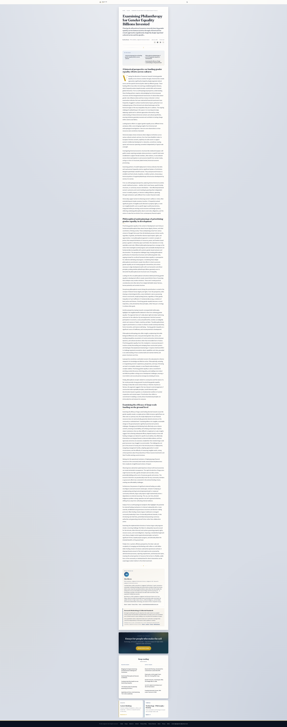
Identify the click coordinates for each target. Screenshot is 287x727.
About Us (131, 724)
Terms (140, 604)
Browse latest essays (143, 648)
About (125, 604)
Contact (129, 604)
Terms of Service (152, 724)
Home (124, 10)
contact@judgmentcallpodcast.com (150, 604)
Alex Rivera (126, 40)
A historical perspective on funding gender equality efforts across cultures (133, 57)
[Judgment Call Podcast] (106, 2)
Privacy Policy (135, 604)
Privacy (151, 624)
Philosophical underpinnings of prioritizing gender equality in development (152, 57)
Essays (128, 10)
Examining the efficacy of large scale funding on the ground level (153, 61)
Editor (168, 724)
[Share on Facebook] (157, 42)
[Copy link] (163, 42)
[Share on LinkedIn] (160, 42)
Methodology (157, 624)
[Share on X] (187, 2)
